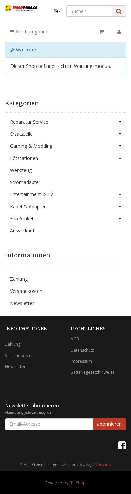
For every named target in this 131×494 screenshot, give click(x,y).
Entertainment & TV (31, 194)
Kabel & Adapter (28, 206)
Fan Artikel (21, 218)
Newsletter (22, 303)
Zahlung (19, 279)
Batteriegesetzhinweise (93, 372)
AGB (75, 339)
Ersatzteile (21, 134)
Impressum (81, 361)
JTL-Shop (77, 483)
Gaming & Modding (31, 146)
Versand (103, 464)
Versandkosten (26, 291)
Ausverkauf (22, 230)
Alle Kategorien (31, 31)
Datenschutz (82, 350)
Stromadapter (25, 182)
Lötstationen (24, 158)
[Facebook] (122, 445)
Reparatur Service (29, 122)
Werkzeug (21, 170)
